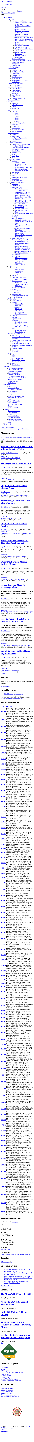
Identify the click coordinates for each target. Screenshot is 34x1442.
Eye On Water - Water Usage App (21, 340)
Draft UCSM (19, 146)
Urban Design (16, 256)
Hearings (14, 157)
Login (2, 1429)
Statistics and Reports (21, 284)
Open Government (17, 77)
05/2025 (3, 784)
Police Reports (5, 1371)
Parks (13, 175)
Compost (14, 315)
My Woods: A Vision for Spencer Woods (22, 206)
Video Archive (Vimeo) (18, 98)
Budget (14, 106)
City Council (11, 19)
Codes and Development (15, 371)
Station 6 (17, 121)
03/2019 (3, 1165)
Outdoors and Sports (14, 417)
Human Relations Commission (24, 37)
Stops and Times (16, 361)
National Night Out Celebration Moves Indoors (14, 495)
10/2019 (3, 1088)
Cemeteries (15, 302)
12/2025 (3, 753)
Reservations (15, 179)
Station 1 (17, 113)
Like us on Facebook (7, 1390)
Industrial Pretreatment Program (21, 343)
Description (9, 706)
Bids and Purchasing (17, 105)
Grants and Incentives (18, 218)
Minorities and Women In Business (22, 60)
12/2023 (3, 877)
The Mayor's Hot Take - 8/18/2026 (17, 1294)
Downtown (15, 215)
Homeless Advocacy (21, 279)
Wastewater (15, 351)
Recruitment (15, 126)
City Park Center (20, 162)
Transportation (12, 363)
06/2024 (3, 848)
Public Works (12, 299)
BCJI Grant (18, 286)
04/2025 (3, 790)
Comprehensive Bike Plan (22, 192)
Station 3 (17, 116)
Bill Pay (10, 386)
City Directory (16, 88)
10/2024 (3, 828)
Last (18, 670)
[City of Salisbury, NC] (8, 13)
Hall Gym (18, 166)
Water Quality (16, 350)
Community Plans (17, 187)
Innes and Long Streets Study (23, 200)
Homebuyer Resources (21, 246)
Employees (4, 7)
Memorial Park (19, 312)
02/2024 (3, 868)
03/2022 (3, 970)
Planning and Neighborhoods (16, 182)
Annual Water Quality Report (9, 1379)
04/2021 (3, 1026)
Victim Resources (17, 297)
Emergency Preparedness (19, 123)
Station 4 (17, 118)
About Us (14, 111)
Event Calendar (16, 90)
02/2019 (3, 1186)
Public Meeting (16, 82)
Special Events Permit (18, 129)
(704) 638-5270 (5, 1249)
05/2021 (3, 1021)
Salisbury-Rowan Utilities (15, 333)
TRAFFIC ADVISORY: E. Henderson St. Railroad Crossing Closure (16, 1324)
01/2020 (3, 1082)
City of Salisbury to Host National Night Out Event (15, 645)
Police (10, 266)
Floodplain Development (19, 149)
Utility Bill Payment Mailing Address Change (14, 556)
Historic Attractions (13, 416)
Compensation (16, 136)
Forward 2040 (19, 198)
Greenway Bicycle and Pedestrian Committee (21, 35)
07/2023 (3, 906)
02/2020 (3, 1054)
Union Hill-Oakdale (21, 314)
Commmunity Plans (13, 388)
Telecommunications (17, 131)
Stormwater (15, 320)
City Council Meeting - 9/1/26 (18, 1276)
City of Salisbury (5, 467)
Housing (10, 394)
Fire (9, 110)
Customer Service (17, 108)
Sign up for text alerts (7, 1388)
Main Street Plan (20, 203)
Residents (7, 384)
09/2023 (3, 895)
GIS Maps (14, 217)
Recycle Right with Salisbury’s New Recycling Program (17, 612)
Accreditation (19, 271)
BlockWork (18, 263)
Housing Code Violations (22, 248)
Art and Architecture (14, 411)
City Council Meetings (18, 59)
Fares (13, 356)
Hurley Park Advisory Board (23, 39)
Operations (18, 272)
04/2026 (3, 726)
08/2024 (3, 839)
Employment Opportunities (19, 138)
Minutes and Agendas (18, 62)
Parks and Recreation (14, 159)
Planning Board (19, 44)
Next (15, 670)
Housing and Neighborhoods (20, 240)
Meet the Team (16, 85)
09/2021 (3, 986)
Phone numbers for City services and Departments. (15, 1254)
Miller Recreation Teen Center (24, 167)
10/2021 (3, 979)
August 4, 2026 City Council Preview (11, 518)
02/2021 (3, 1039)
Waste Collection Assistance (23, 327)
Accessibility (8, 4)
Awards (14, 96)
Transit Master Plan (17, 358)
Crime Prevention (17, 281)
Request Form (16, 128)
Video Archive (16, 65)
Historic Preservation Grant (23, 220)
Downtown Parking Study (22, 195)
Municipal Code (16, 75)
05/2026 (3, 720)
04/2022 (3, 965)
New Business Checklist (15, 379)
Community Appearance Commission (22, 31)
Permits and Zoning (13, 381)
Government (8, 17)
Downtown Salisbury (14, 100)
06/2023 (3, 912)
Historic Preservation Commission (21, 53)
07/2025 (3, 779)
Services (17, 274)
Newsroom (15, 93)
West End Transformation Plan (24, 213)
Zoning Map (15, 156)
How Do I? (7, 424)
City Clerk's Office (17, 70)
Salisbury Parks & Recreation (9, 453)
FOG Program (16, 342)
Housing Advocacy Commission (20, 56)
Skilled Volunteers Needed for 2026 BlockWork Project (17, 533)
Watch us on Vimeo (6, 1393)
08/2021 (3, 991)
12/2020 (3, 1044)
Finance (10, 101)
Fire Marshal (15, 124)
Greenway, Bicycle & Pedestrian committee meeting (16, 1282)
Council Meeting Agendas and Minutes (12, 1372)
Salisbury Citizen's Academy (20, 80)
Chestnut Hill (19, 304)
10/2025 (3, 764)
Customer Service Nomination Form (11, 1380)
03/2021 (3, 1032)
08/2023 (3, 900)
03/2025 (3, 796)
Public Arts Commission (22, 45)
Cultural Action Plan (21, 193)
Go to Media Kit (5, 686)
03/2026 (3, 732)
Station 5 (17, 119)
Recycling (14, 317)
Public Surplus (12, 383)
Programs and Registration (19, 177)
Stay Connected (12, 402)
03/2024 (3, 858)
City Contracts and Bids (15, 370)
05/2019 (3, 1151)
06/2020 (3, 1049)
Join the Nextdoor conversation (10, 1396)
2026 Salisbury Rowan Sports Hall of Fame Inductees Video (17, 447)
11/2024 (3, 811)
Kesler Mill (22, 190)
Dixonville (18, 305)
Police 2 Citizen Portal (18, 291)
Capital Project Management (16, 83)
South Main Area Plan (21, 208)
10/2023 (3, 882)
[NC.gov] (7, 1424)
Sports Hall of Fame (17, 180)
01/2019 (3, 1211)
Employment (4, 1367)
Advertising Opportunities (15, 368)
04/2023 (3, 917)
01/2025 (3, 801)
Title (2, 706)
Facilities (14, 161)
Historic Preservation (18, 238)
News (9, 399)
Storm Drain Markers (21, 322)
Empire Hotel (15, 73)
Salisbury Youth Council (22, 47)
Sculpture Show (19, 261)
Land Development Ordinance (20, 147)
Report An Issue (16, 319)
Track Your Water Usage (15, 404)
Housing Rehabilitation (21, 253)
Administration (12, 68)
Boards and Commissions (19, 21)
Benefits (14, 134)
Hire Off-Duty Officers (18, 287)
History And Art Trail (21, 258)
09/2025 (3, 769)
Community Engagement (15, 87)
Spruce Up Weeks (20, 325)
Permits (14, 154)
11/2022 (3, 944)
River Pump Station (17, 348)
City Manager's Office (18, 72)
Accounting (15, 103)
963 (5, 694)
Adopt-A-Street (16, 300)
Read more (4, 456)
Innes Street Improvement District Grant (22, 232)
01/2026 (3, 746)
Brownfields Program (21, 189)
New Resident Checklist (15, 397)
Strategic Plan (15, 64)
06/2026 (3, 711)
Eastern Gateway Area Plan (23, 197)
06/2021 (3, 1017)
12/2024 (3, 806)
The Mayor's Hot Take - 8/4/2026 (10, 458)
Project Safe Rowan (21, 282)
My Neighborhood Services (16, 396)
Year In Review (16, 67)
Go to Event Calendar (7, 1286)
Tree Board (18, 50)
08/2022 (3, 955)
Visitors (6, 409)
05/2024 (3, 852)
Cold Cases (15, 276)
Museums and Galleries (14, 419)
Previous (3, 670)
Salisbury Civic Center (21, 170)
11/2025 (3, 759)
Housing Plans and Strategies (23, 251)
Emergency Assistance (21, 241)
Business (6, 366)
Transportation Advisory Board (24, 49)
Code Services (16, 185)
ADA (13, 355)
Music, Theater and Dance (15, 421)
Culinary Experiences (14, 412)
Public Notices (16, 78)
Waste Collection (16, 323)
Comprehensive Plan (14, 373)
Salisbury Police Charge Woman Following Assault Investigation (16, 1336)
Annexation (15, 184)
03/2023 (3, 927)
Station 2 (17, 115)
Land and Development (14, 142)
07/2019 (3, 1115)
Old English (18, 309)
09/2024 (3, 834)
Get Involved (15, 172)
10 (13, 670)
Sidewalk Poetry (20, 264)
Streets (13, 328)
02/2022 (3, 975)
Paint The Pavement (21, 259)
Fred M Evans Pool (20, 164)
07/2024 (3, 844)
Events (10, 414)
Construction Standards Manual (21, 144)
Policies (14, 141)
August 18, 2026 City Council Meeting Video (14, 1303)
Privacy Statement (8, 1428)
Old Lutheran (19, 310)
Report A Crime (16, 294)
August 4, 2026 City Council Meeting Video (13, 480)
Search (20, 11)
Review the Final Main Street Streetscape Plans (14, 579)
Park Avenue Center (21, 169)
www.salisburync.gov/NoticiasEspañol (12, 698)
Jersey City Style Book (21, 202)
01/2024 (3, 873)
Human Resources (13, 133)
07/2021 (3, 1010)
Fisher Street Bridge (21, 330)
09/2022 (3, 949)
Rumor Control (16, 95)
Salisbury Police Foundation (20, 295)
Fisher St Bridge (20, 332)
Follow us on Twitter (7, 1391)
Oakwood (18, 307)
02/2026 (3, 739)
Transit (10, 353)
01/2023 (3, 938)
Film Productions (16, 91)
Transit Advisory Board (18, 360)
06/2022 (3, 960)
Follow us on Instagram (8, 1395)
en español (15, 1222)
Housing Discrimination (22, 249)
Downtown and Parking (15, 389)
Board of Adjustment (21, 29)
